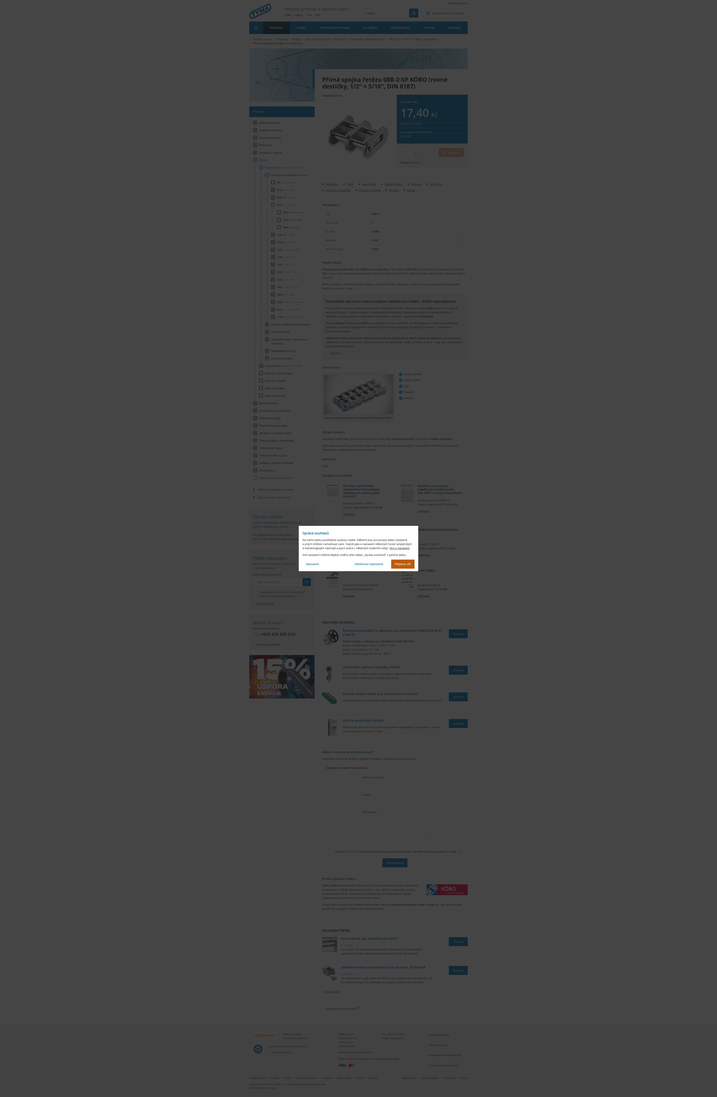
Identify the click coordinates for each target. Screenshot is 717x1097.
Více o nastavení (399, 548)
